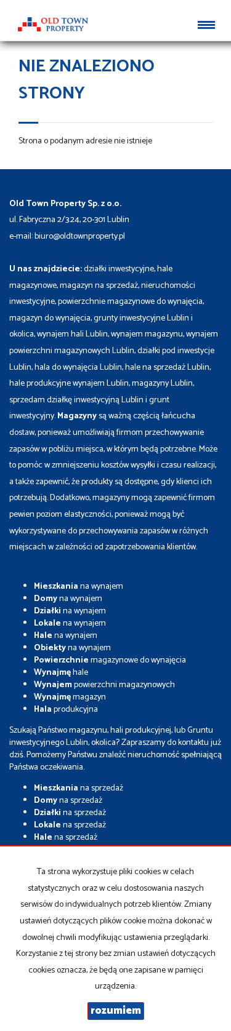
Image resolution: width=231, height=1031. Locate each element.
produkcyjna (66, 710)
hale (61, 673)
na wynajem (78, 586)
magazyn (70, 697)
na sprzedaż (78, 788)
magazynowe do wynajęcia (110, 660)
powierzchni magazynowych (104, 685)
